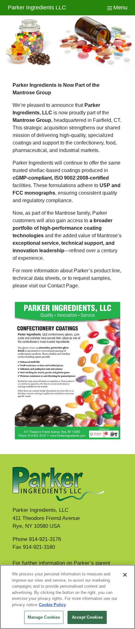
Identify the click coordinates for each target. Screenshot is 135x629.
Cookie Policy (52, 604)
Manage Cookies (44, 617)
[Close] (125, 575)
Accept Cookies (87, 617)
